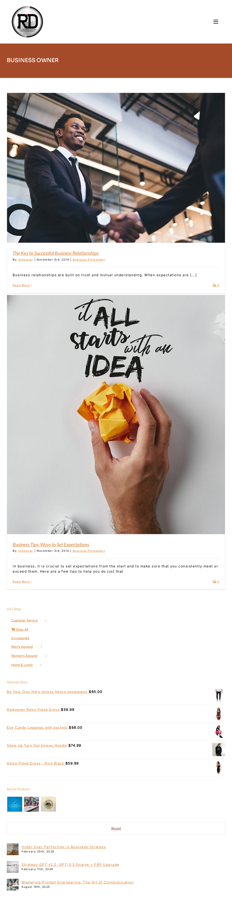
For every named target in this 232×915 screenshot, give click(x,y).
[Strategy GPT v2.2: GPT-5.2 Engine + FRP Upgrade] (13, 863)
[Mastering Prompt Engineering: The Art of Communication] (13, 881)
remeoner (25, 259)
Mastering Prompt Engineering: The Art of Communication (78, 882)
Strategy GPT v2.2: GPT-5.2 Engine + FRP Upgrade (70, 864)
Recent (116, 828)
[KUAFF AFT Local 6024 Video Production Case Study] (14, 804)
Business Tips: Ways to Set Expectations (51, 544)
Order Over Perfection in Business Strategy (64, 847)
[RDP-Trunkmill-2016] (27, 5)
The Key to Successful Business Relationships (56, 253)
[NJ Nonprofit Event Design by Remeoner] (31, 804)
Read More (21, 285)
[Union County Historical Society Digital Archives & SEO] (48, 804)
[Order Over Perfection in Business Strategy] (13, 846)
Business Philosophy (89, 259)
